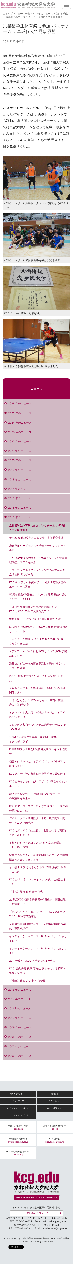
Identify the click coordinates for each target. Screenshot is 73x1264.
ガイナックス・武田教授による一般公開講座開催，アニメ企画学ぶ (37, 820)
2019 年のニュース (19, 469)
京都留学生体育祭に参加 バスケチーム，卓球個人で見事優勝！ (37, 527)
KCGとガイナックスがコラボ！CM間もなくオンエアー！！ (38, 783)
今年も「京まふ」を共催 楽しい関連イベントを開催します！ (37, 690)
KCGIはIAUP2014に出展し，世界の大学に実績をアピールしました (38, 832)
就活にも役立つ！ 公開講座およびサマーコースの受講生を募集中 (37, 796)
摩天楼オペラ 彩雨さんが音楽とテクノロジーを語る (37, 548)
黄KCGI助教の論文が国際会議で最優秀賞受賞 (36, 537)
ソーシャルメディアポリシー (18, 1108)
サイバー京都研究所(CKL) (18, 1153)
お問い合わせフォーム (36, 1213)
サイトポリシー (54, 1101)
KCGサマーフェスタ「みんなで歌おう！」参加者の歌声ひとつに (38, 808)
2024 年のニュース (19, 422)
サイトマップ (18, 1101)
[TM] (36, 1186)
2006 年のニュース (19, 1055)
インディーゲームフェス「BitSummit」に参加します (38, 950)
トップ (9, 13)
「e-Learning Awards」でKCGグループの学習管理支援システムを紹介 (38, 560)
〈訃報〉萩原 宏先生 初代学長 (27, 980)
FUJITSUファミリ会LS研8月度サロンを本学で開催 (38, 751)
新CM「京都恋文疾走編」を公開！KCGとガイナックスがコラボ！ (38, 739)
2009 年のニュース (19, 1027)
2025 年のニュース (19, 413)
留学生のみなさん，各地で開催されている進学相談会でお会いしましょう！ (38, 857)
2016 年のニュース (19, 498)
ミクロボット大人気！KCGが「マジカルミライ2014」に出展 (37, 714)
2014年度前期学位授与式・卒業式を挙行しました (37, 678)
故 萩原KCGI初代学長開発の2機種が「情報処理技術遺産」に (37, 901)
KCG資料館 (54, 1140)
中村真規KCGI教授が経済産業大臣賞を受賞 (35, 619)
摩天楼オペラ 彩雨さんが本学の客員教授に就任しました (37, 869)
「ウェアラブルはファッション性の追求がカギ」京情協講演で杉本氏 (38, 572)
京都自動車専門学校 (18, 1140)
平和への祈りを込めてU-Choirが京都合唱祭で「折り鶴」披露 (36, 845)
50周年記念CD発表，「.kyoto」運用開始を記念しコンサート (38, 629)
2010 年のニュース (19, 1017)
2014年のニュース (43, 13)
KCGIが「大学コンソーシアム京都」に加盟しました (37, 881)
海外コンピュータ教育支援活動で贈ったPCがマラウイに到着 (37, 666)
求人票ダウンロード (18, 1094)
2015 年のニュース (19, 507)
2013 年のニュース (19, 989)
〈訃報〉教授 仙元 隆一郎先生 (27, 891)
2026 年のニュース (19, 403)
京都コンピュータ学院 (18, 1127)
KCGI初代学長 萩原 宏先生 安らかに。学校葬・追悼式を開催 (37, 970)
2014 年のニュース (19, 517)
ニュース (36, 388)
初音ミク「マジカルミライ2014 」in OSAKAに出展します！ (37, 763)
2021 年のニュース (19, 450)
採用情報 (54, 1094)
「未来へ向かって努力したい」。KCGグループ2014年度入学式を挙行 (37, 914)
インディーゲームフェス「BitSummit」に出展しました (38, 938)
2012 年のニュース (19, 999)
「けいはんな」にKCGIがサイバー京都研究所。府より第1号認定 (37, 702)
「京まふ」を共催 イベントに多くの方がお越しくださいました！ (37, 641)
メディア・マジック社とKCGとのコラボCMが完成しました (38, 653)
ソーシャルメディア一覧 (18, 1115)
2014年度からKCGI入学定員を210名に (32, 960)
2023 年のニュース (19, 432)
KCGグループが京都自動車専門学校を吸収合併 (37, 773)
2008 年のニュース (19, 1036)
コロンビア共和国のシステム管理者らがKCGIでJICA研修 (37, 727)
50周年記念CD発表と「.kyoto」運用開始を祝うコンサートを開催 (38, 597)
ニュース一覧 (22, 13)
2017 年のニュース (19, 488)
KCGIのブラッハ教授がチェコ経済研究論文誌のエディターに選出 (37, 584)
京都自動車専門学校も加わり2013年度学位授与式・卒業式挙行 (37, 926)
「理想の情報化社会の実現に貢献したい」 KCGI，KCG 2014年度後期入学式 (34, 609)
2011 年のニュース (19, 1008)
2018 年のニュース (19, 479)
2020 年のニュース (19, 460)
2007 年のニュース (19, 1046)
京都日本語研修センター (54, 1127)
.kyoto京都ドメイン (54, 1108)
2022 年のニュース (19, 441)
